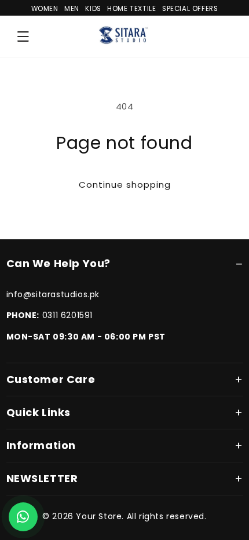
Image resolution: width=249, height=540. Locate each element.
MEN (71, 8)
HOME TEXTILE (131, 8)
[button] (23, 36)
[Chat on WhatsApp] (23, 516)
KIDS (93, 8)
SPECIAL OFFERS (190, 8)
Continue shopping (125, 184)
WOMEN (44, 8)
